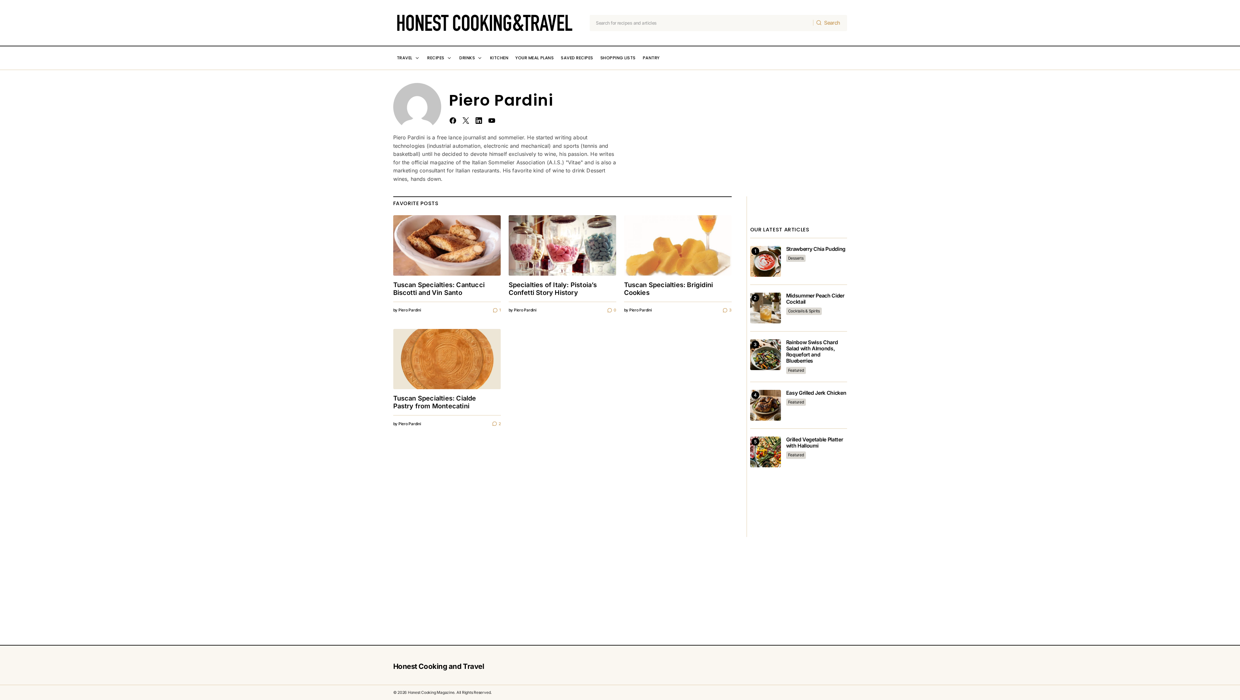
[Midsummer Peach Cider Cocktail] (765, 308)
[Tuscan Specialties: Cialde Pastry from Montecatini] (447, 359)
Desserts (796, 258)
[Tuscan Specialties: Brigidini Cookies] (678, 245)
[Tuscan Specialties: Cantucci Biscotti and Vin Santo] (447, 245)
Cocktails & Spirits (804, 311)
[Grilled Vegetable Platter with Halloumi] (765, 452)
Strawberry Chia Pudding (816, 249)
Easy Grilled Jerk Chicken (816, 393)
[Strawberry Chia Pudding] (765, 261)
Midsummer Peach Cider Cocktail (815, 299)
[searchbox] (701, 23)
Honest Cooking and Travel (438, 666)
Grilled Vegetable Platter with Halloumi (814, 443)
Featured (796, 370)
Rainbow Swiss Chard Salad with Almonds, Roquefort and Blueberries (812, 351)
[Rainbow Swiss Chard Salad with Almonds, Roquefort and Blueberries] (765, 354)
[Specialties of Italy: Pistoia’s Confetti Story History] (562, 245)
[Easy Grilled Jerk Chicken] (765, 405)
